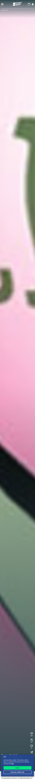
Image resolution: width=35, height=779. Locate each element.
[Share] (31, 752)
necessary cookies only (17, 772)
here (12, 764)
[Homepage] (17, 3)
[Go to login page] (33, 4)
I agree (17, 768)
